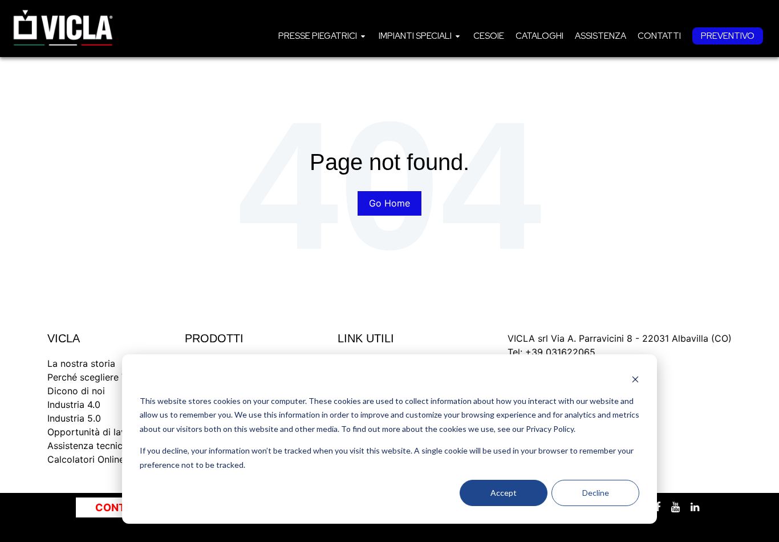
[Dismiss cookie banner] (635, 379)
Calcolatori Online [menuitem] (85, 459)
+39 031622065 (560, 352)
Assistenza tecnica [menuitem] (87, 445)
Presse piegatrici (317, 36)
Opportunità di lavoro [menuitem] (94, 432)
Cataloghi (539, 36)
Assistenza (600, 36)
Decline (595, 492)
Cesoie (488, 36)
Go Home (389, 203)
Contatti (659, 36)
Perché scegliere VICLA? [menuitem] (100, 377)
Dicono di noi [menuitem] (76, 391)
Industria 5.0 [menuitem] (74, 418)
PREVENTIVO (727, 36)
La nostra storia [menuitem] (81, 363)
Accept (503, 492)
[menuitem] (323, 35)
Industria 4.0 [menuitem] (73, 404)
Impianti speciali (415, 36)
